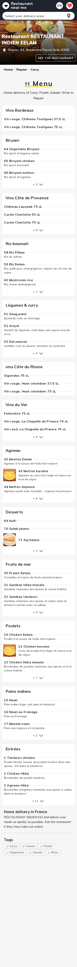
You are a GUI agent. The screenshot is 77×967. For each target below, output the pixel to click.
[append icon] (68, 15)
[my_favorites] (69, 5)
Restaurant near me (22, 5)
